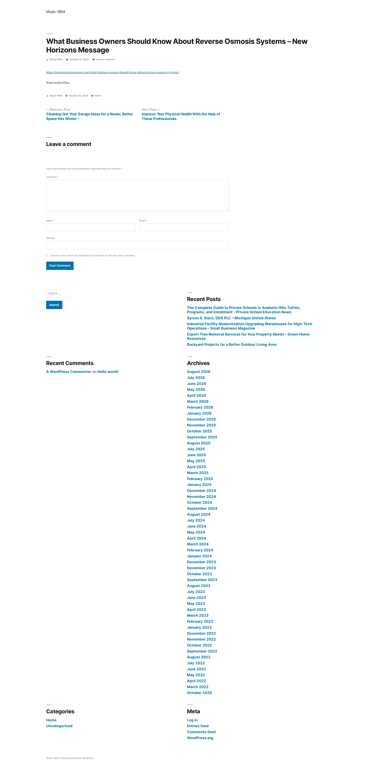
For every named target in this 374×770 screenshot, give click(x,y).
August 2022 (198, 657)
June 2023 (196, 597)
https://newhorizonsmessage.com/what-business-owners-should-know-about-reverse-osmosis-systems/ (112, 72)
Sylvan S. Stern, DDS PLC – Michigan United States (231, 318)
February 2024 (200, 550)
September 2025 (202, 437)
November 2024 (201, 496)
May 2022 (196, 675)
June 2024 (196, 526)
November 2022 (201, 639)
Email (143, 220)
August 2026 (198, 371)
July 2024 (196, 520)
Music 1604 (55, 11)
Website (50, 238)
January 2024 (199, 556)
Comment (52, 177)
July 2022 (196, 663)
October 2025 (199, 431)
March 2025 (197, 473)
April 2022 (196, 681)
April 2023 (196, 609)
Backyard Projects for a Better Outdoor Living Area (231, 344)
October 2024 (199, 502)
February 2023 (200, 621)
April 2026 (196, 395)
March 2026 (197, 401)
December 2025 (201, 419)
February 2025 (200, 479)
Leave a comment (105, 59)
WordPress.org (200, 738)
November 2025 (201, 425)
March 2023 (197, 615)
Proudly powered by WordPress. (77, 758)
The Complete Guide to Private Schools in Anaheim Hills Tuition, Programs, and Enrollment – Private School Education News (243, 309)
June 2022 (196, 669)
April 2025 (196, 467)
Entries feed (198, 726)
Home (98, 95)
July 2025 (196, 449)
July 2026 (196, 377)
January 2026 (199, 413)
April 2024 (196, 538)
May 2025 (196, 461)
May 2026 (196, 389)
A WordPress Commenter (68, 371)
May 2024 (196, 532)
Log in (192, 720)
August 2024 (199, 514)
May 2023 (196, 603)
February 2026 (200, 407)
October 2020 (199, 693)
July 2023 (196, 592)
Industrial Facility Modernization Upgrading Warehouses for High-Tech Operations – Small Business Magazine (249, 326)
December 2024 (201, 490)
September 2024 (202, 508)
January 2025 (199, 484)
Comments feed (201, 732)
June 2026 (196, 383)
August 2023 (198, 586)
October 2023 (199, 574)
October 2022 (199, 645)
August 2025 (198, 443)
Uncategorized (59, 726)
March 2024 (198, 544)
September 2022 (202, 651)
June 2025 (196, 455)
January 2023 (199, 627)
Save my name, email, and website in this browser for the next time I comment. (92, 255)
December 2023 (201, 562)
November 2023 (201, 568)
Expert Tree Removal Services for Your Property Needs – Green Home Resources (248, 336)
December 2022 (201, 633)
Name (50, 220)
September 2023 (202, 580)
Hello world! (108, 371)
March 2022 (197, 687)
